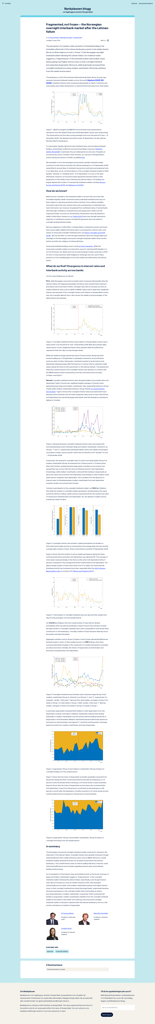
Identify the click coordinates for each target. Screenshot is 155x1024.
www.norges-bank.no (146, 3)
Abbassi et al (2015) (76, 185)
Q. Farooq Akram (53, 37)
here (83, 157)
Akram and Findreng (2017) (83, 571)
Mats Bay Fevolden (66, 37)
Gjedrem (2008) (94, 80)
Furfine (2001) (78, 216)
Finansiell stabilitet (62, 951)
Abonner (134, 3)
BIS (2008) (55, 152)
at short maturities (86, 246)
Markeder (50, 951)
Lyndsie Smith (77, 37)
